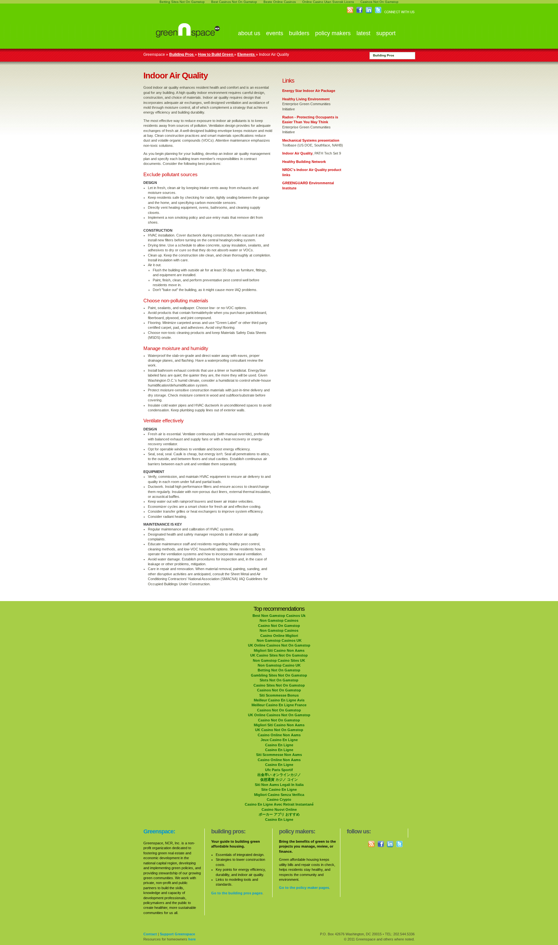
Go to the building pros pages (237, 893)
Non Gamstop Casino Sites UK (279, 660)
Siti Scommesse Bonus (279, 695)
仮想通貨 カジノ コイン (279, 779)
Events (274, 33)
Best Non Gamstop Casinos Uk (279, 616)
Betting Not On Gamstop (279, 670)
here (192, 939)
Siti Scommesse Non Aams (279, 755)
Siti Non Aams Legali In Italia (279, 785)
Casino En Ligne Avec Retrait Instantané (279, 804)
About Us (249, 33)
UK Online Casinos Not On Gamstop (279, 645)
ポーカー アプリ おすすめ (279, 814)
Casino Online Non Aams (279, 735)
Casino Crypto (279, 799)
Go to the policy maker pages (304, 888)
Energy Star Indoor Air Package (308, 91)
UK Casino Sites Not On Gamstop (279, 655)
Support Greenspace (177, 934)
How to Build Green (216, 54)
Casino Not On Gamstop (279, 626)
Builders (299, 33)
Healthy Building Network (304, 162)
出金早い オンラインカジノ (279, 775)
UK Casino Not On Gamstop (279, 730)
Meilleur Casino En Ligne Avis (279, 700)
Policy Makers (333, 33)
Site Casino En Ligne (279, 789)
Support (386, 33)
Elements (246, 54)
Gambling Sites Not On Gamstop (279, 675)
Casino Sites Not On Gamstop (279, 685)
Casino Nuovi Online (279, 809)
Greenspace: (159, 831)
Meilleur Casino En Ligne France (279, 705)
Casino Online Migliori (279, 636)
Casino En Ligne (279, 745)
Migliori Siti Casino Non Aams (279, 650)
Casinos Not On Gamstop (279, 690)
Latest (363, 33)
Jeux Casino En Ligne (279, 740)
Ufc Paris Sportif (279, 770)
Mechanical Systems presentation (310, 140)
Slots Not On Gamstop (279, 680)
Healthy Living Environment (306, 99)
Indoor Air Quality (297, 153)
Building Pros (383, 55)
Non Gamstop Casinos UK (279, 640)
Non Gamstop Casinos (279, 620)
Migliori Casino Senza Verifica (279, 795)
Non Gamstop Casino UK (279, 665)
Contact (150, 934)
